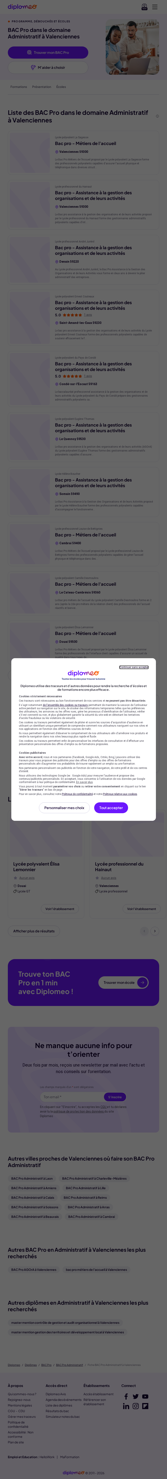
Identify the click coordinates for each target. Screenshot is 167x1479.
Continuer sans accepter (134, 667)
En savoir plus (84, 782)
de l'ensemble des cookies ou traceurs (65, 705)
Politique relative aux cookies (120, 794)
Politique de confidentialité (77, 794)
